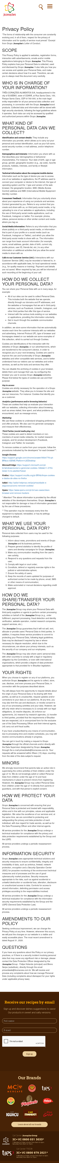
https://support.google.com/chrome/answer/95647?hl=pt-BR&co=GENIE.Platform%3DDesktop (28, 459)
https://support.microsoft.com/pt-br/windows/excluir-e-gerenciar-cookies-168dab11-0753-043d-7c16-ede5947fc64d (27, 468)
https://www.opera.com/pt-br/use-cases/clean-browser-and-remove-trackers (26, 491)
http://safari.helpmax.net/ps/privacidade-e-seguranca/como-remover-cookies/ (24, 484)
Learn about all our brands (29, 1124)
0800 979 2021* (36, 1153)
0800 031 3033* (33, 1139)
